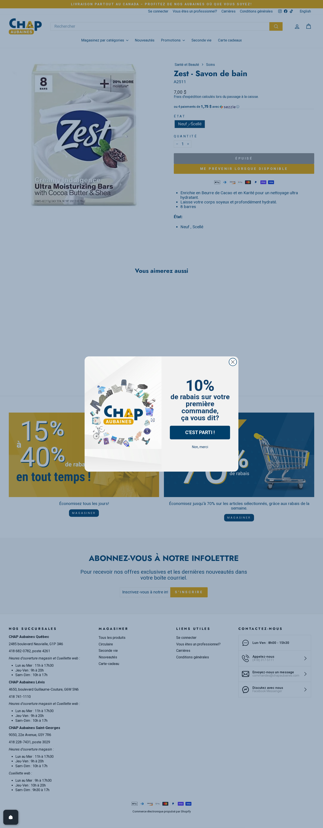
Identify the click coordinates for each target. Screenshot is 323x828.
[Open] (10, 817)
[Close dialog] (233, 362)
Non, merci (200, 447)
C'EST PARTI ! (200, 432)
